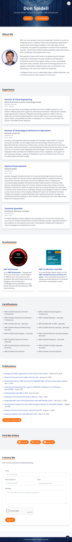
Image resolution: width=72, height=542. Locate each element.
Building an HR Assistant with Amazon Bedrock (21, 397)
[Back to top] (68, 538)
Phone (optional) (10, 479)
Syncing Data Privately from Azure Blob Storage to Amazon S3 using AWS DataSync (34, 404)
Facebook (50, 442)
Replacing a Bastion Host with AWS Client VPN (20, 414)
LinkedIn (24, 442)
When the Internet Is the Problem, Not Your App (21, 377)
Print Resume (42, 18)
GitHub (36, 442)
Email (39, 479)
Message (8, 488)
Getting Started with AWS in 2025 (16, 393)
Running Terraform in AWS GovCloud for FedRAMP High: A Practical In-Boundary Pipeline (36, 381)
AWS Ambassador (14, 272)
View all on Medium (11, 420)
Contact (28, 18)
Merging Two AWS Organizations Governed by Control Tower (26, 374)
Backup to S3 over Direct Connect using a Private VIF (23, 410)
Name (7, 471)
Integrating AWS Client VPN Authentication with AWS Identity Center (28, 401)
